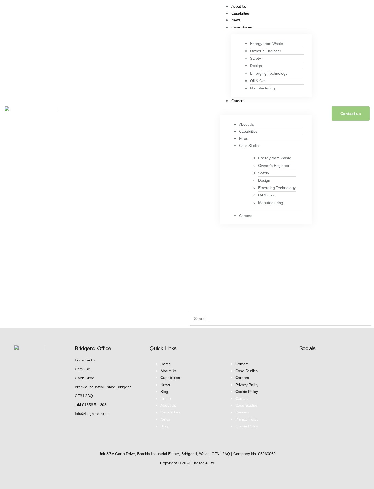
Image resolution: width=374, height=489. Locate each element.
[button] (266, 107)
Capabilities (240, 13)
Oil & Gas (258, 81)
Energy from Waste (266, 43)
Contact (242, 364)
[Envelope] (326, 363)
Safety (255, 58)
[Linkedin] (302, 363)
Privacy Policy (246, 385)
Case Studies (242, 27)
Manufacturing (262, 88)
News (235, 20)
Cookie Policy (246, 391)
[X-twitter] (314, 363)
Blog (164, 391)
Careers (237, 101)
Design (256, 65)
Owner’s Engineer (265, 51)
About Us (238, 6)
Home (165, 364)
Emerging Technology (268, 73)
